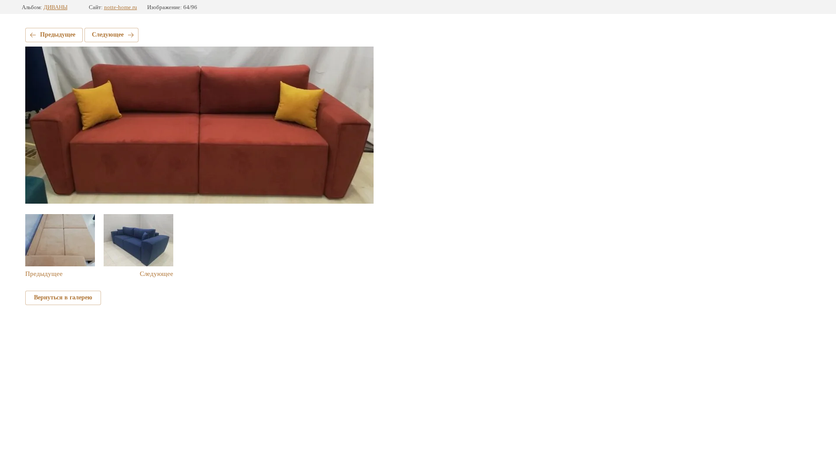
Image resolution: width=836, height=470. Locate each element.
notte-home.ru (120, 7)
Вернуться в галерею (63, 297)
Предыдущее (57, 34)
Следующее (108, 34)
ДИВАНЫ (55, 7)
